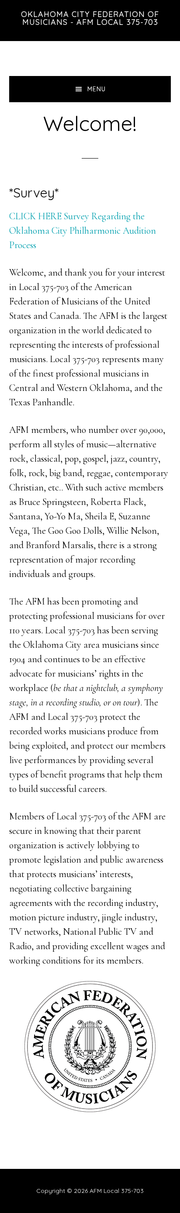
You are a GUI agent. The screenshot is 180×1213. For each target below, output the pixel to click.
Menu (96, 89)
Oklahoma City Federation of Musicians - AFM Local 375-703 (90, 18)
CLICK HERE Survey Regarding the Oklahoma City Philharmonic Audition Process (82, 231)
